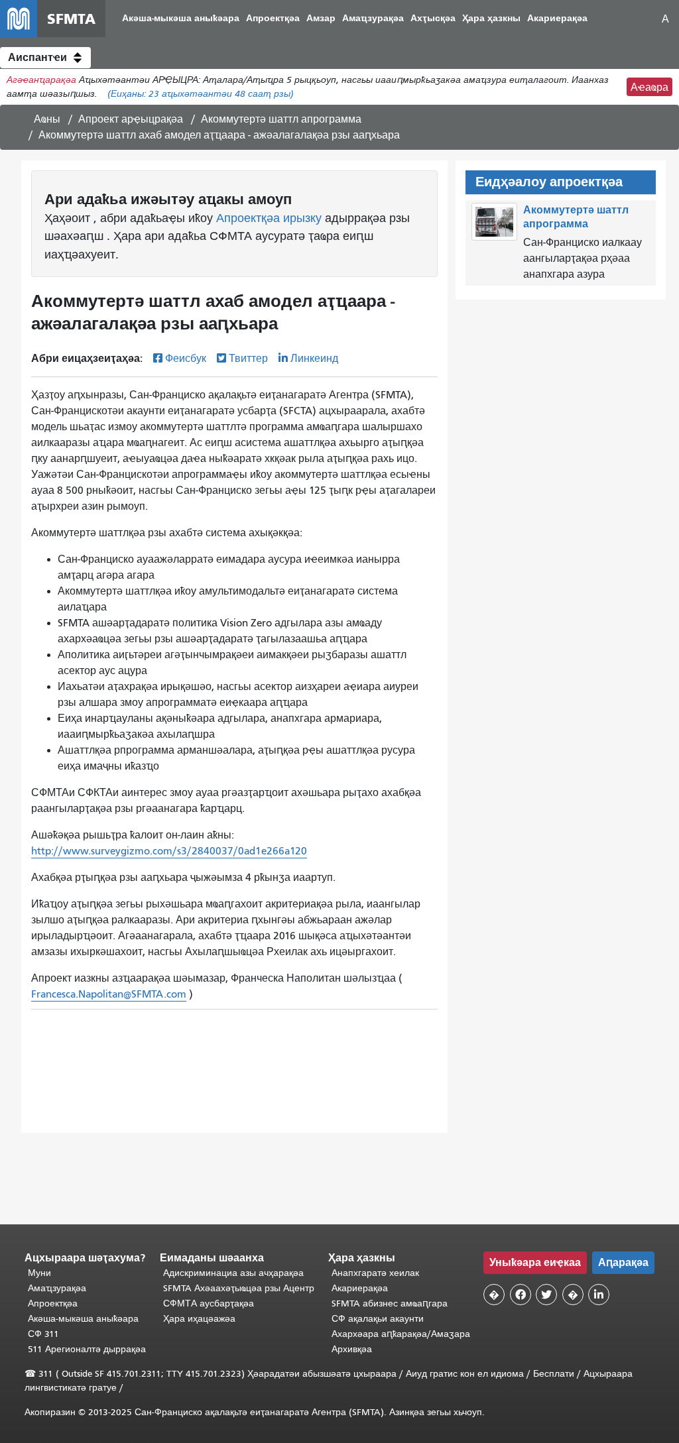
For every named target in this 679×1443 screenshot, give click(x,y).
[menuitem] (181, 19)
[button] (45, 57)
